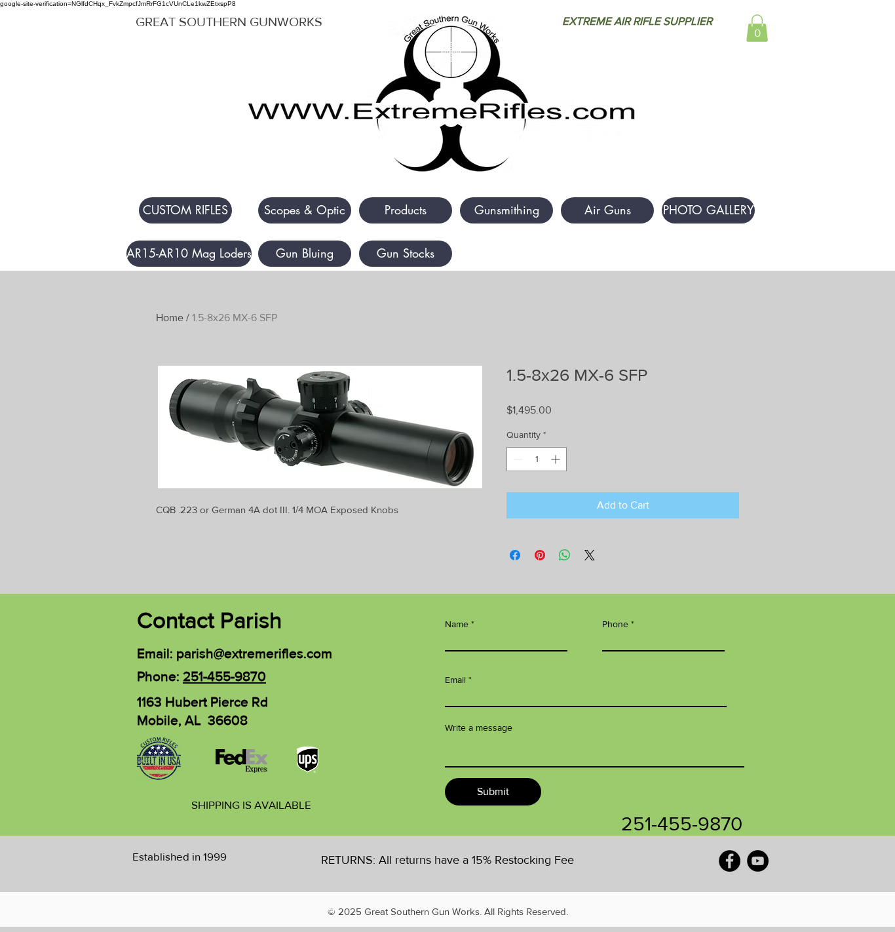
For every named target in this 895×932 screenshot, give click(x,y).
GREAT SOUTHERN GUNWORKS (229, 21)
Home (169, 317)
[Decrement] (516, 459)
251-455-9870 (224, 676)
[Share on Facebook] (515, 555)
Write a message (478, 727)
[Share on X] (590, 555)
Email (455, 679)
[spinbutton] (536, 459)
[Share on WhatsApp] (565, 555)
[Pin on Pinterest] (540, 555)
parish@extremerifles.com (254, 653)
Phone (615, 624)
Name (456, 624)
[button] (757, 28)
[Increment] (556, 459)
